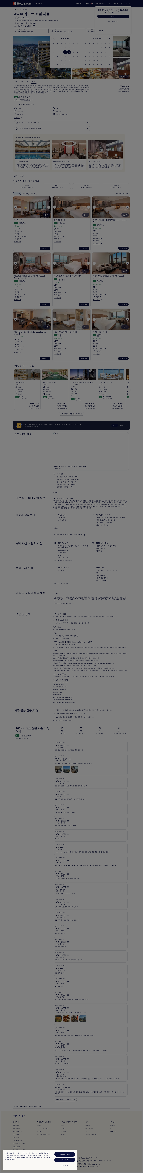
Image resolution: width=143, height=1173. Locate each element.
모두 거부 (64, 1160)
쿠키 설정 (64, 1165)
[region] (40, 1160)
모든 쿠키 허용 (65, 1154)
